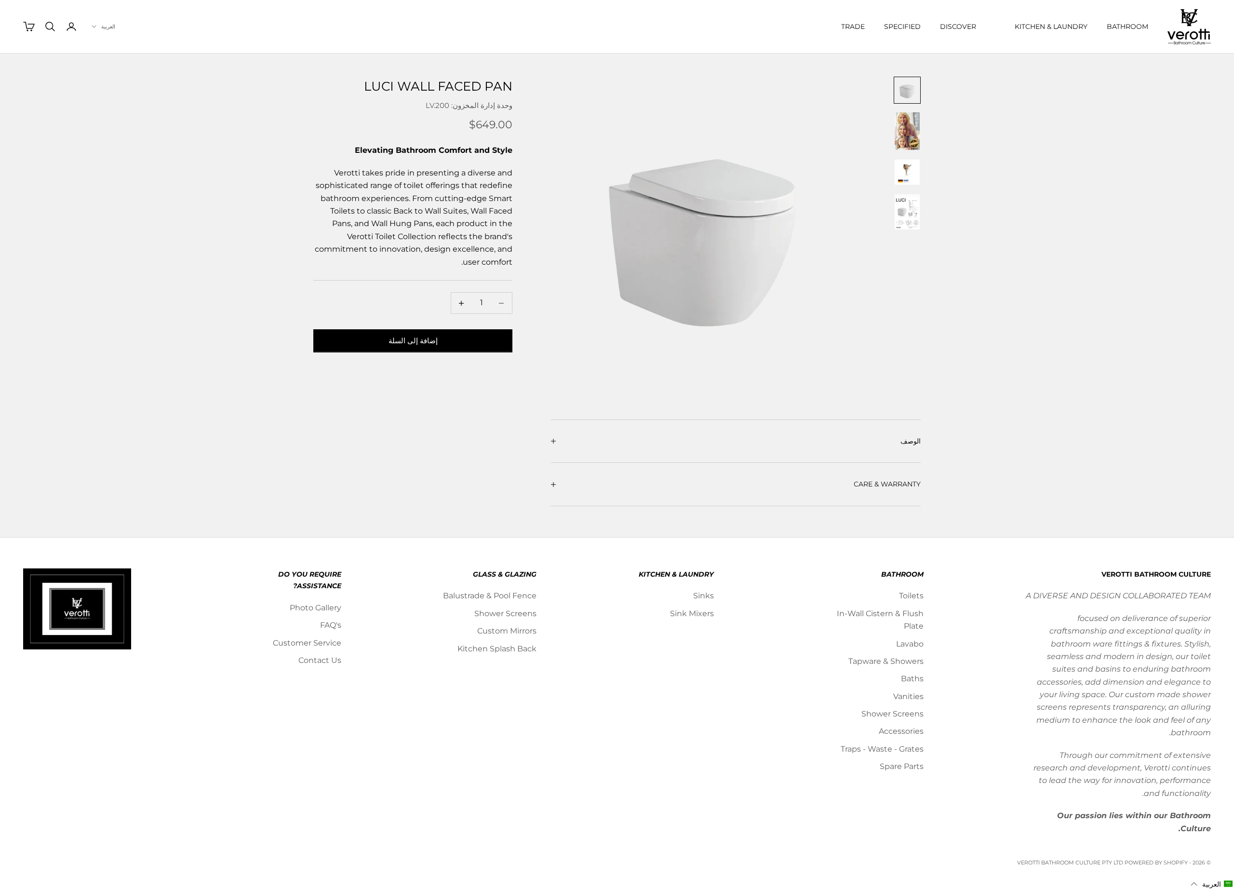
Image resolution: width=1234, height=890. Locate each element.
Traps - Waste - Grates (882, 749)
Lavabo (910, 643)
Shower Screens (892, 713)
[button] (1212, 884)
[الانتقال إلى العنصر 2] (907, 131)
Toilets (911, 595)
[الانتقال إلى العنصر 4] (907, 211)
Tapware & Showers (886, 661)
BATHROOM (1127, 26)
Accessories (901, 731)
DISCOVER (958, 26)
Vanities (908, 696)
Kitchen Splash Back (497, 648)
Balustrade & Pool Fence (490, 595)
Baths (912, 678)
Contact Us (319, 660)
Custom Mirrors (507, 630)
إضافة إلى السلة (413, 340)
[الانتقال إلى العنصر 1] (907, 90)
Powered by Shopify (1156, 862)
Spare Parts (902, 766)
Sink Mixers (692, 613)
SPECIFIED (902, 26)
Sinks (703, 595)
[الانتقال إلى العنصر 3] (907, 172)
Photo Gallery (315, 607)
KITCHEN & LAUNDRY (1051, 26)
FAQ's (330, 625)
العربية (108, 26)
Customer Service (307, 642)
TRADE (853, 26)
